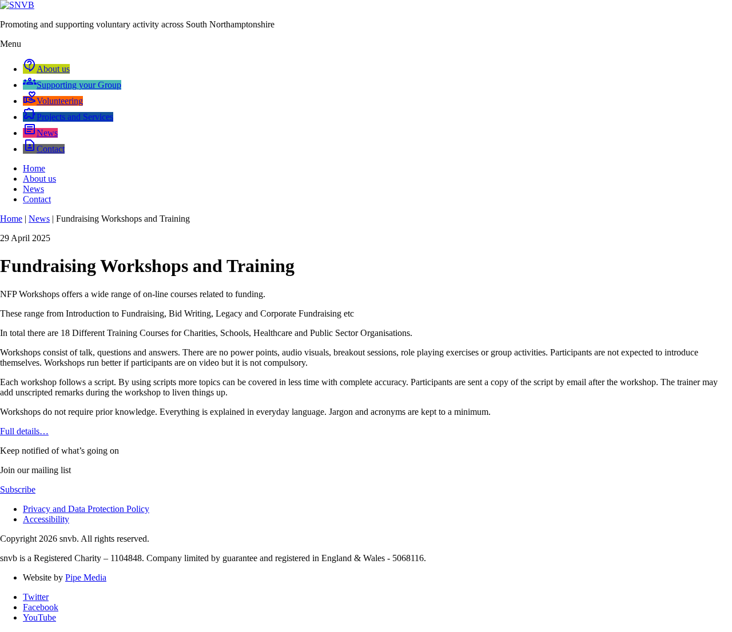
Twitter (36, 597)
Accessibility (46, 519)
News (33, 189)
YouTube (39, 617)
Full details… (24, 431)
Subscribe (17, 489)
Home (34, 168)
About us (39, 178)
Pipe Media (85, 577)
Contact (37, 199)
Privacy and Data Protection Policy (86, 509)
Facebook (40, 607)
